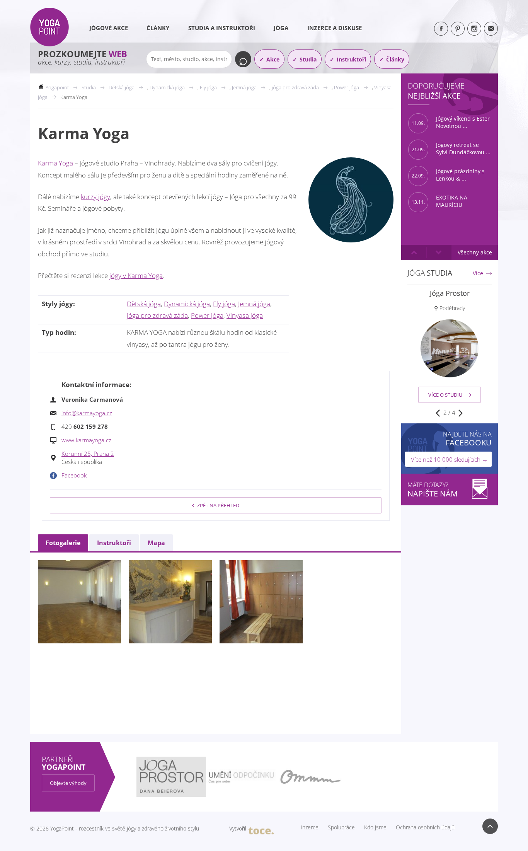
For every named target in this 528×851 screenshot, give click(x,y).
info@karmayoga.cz (86, 413)
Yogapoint (57, 87)
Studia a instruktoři (221, 28)
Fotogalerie (63, 543)
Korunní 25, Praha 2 (87, 453)
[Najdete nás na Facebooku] (441, 29)
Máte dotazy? (432, 490)
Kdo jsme (375, 827)
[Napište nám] (491, 29)
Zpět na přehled (218, 505)
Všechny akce (475, 252)
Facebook (74, 475)
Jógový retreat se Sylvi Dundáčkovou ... (451, 149)
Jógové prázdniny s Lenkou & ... (448, 175)
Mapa (156, 543)
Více (478, 273)
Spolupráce (341, 827)
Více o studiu (445, 394)
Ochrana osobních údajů (425, 827)
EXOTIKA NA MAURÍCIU (439, 201)
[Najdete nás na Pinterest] (458, 29)
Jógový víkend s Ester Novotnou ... (451, 122)
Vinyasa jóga (245, 315)
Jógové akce (108, 28)
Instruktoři (351, 59)
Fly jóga (224, 303)
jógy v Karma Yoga (136, 275)
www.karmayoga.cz (86, 440)
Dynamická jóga (187, 303)
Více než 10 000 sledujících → (449, 459)
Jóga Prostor (450, 293)
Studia (308, 59)
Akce (272, 59)
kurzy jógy (95, 196)
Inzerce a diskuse (334, 28)
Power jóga (207, 315)
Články (157, 28)
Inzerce (310, 827)
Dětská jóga (144, 303)
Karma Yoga (55, 163)
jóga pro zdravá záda (157, 315)
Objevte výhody (68, 782)
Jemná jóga (254, 303)
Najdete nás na (467, 438)
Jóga (281, 28)
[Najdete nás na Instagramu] (474, 29)
